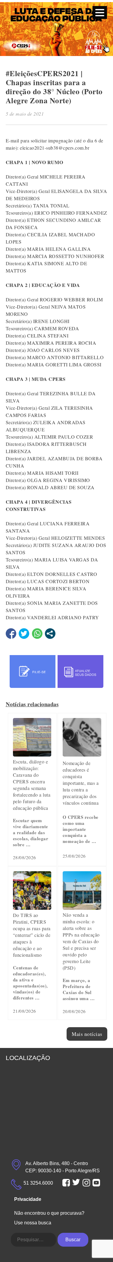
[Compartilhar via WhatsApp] (37, 633)
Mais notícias (87, 1033)
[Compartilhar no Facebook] (11, 633)
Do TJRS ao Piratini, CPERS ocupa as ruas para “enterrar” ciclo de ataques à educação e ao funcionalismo (32, 935)
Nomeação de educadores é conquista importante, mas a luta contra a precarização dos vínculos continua (81, 783)
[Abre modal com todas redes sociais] (50, 633)
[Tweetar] (24, 633)
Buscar (72, 1239)
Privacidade (27, 1199)
